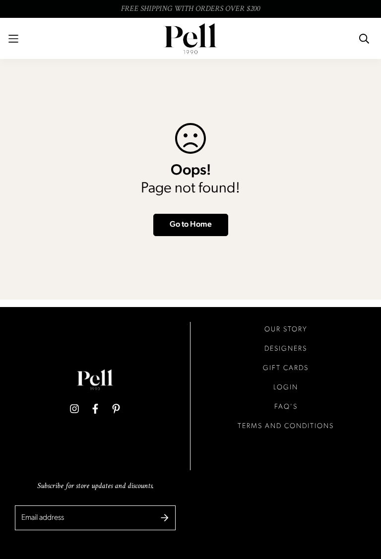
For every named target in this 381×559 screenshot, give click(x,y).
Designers (285, 349)
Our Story (286, 329)
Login (285, 387)
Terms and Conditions (286, 426)
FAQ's (286, 407)
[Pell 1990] (190, 38)
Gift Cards (286, 368)
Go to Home (191, 225)
